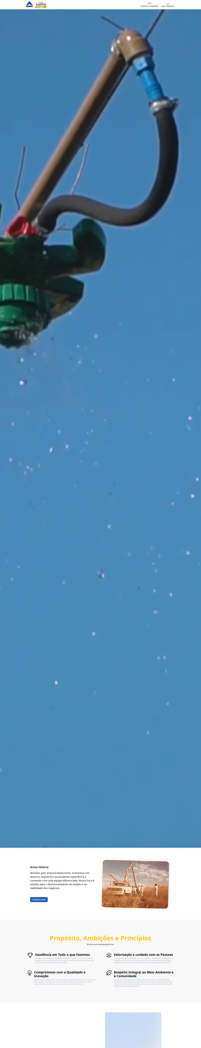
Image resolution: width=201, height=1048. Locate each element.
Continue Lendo (39, 899)
